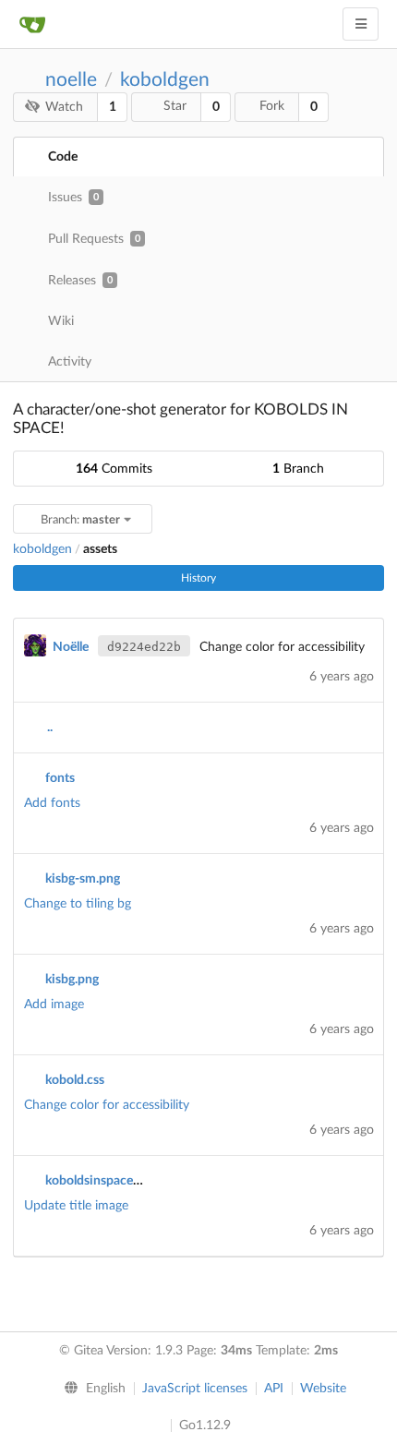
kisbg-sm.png (82, 878)
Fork (271, 106)
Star (174, 106)
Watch (64, 107)
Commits (114, 469)
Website (323, 1388)
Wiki (61, 321)
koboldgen (165, 80)
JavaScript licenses (194, 1388)
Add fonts (52, 803)
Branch (298, 469)
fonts (60, 778)
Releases (80, 280)
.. (50, 727)
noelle (71, 80)
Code (63, 156)
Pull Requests (94, 239)
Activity (69, 361)
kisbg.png (72, 979)
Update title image (76, 1205)
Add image (54, 1004)
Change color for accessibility (106, 1105)
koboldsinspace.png (101, 1180)
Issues (73, 197)
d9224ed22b (144, 647)
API (273, 1388)
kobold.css (74, 1080)
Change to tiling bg (77, 903)
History (198, 578)
